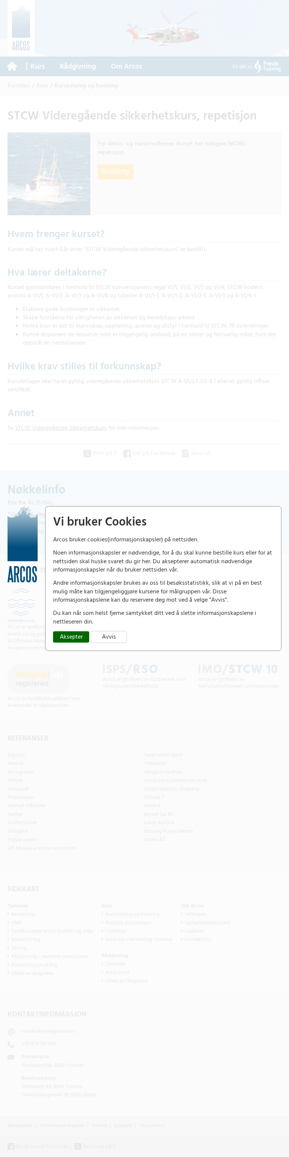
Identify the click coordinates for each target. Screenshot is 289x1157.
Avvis (109, 637)
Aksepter (71, 637)
